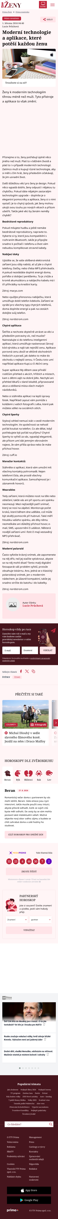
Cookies (11, 1164)
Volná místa (12, 1142)
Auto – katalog (46, 1096)
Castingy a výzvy (37, 1146)
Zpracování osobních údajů (36, 1158)
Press (31, 1142)
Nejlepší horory (44, 1089)
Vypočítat (29, 930)
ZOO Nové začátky (30, 1096)
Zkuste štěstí (29, 871)
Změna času (28, 1093)
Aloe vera (40, 1103)
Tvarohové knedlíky (20, 1110)
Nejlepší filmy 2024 (28, 1089)
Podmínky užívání (16, 1156)
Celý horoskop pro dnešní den (25, 834)
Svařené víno (44, 1100)
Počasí (44, 1093)
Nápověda (34, 1164)
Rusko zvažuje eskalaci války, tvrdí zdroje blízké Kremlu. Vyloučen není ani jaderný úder (27, 1038)
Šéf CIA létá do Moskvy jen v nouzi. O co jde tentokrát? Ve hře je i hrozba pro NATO (25, 1023)
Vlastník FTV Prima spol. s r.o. (16, 1170)
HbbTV (10, 1151)
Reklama (11, 1146)
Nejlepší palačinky (38, 1110)
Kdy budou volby (13, 1096)
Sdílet (46, 20)
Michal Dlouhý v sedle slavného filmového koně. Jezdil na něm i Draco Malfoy (25, 737)
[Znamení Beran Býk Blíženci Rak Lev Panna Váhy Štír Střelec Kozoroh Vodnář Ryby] (30, 650)
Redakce (33, 1168)
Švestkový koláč (29, 1114)
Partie (37, 1093)
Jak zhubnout (12, 1089)
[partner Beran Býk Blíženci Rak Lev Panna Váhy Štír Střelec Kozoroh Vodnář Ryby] (40, 920)
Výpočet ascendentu (40, 1107)
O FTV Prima (13, 1137)
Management (35, 1137)
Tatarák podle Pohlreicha (24, 1103)
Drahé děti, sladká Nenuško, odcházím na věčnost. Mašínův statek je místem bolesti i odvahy (28, 1053)
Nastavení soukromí (34, 1178)
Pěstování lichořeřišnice (20, 1107)
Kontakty (33, 1151)
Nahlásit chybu (14, 1176)
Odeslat (47, 650)
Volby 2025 (32, 1100)
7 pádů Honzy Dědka (17, 1100)
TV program (15, 1093)
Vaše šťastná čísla (44, 852)
